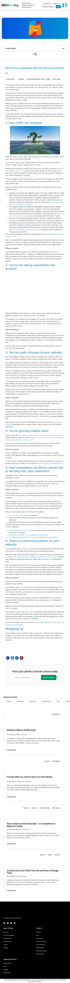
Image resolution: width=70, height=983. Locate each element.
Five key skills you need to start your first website (29, 776)
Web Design (56, 761)
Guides (50, 854)
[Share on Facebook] (8, 659)
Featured (21, 79)
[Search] (58, 6)
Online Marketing (44, 808)
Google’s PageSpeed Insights (24, 612)
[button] (64, 48)
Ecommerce (10, 79)
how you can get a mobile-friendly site (49, 463)
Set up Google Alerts (16, 515)
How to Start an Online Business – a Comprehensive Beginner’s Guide (31, 824)
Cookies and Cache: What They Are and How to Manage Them (32, 871)
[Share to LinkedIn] (17, 659)
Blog (16, 5)
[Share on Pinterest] (21, 659)
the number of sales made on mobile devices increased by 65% (40, 435)
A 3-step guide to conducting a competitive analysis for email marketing (33, 537)
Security (57, 854)
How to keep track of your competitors (22, 530)
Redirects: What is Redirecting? (21, 730)
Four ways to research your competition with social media (28, 535)
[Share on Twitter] (12, 659)
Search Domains (48, 677)
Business (26, 808)
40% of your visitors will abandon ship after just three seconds (34, 557)
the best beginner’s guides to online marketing (27, 229)
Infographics (56, 714)
